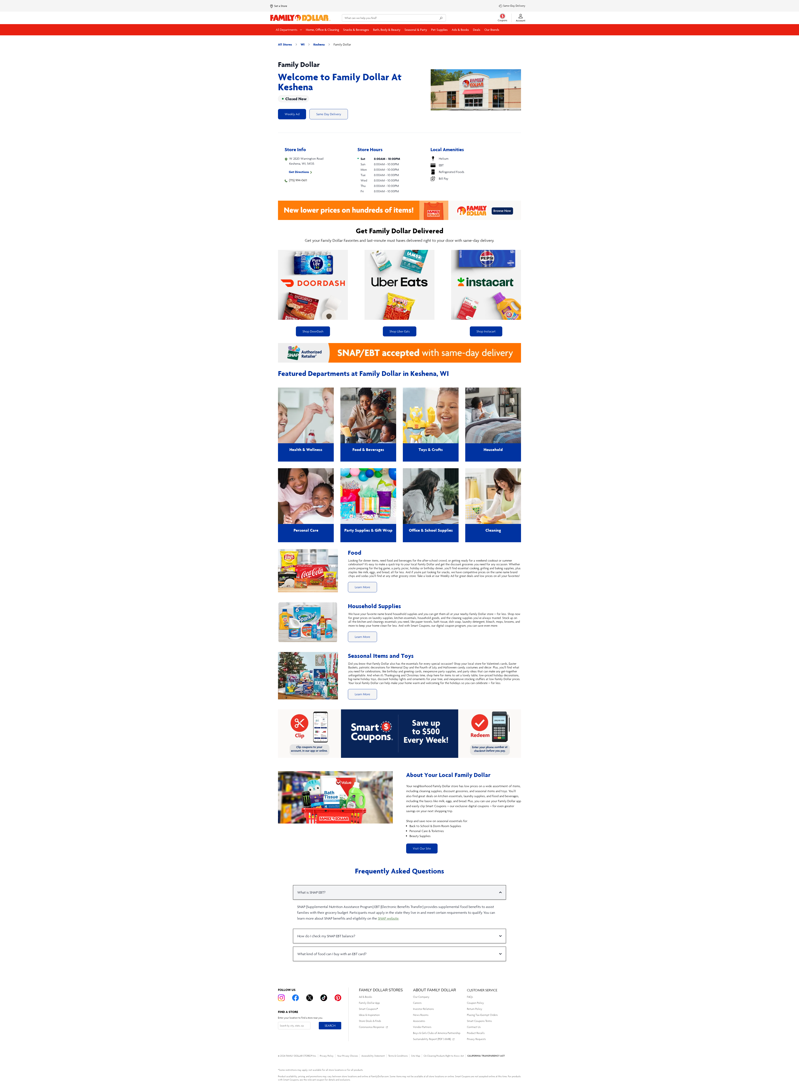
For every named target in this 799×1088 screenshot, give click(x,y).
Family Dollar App (369, 1003)
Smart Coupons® (368, 1009)
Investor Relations (423, 1009)
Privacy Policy (327, 1055)
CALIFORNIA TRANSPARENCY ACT (486, 1055)
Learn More (362, 587)
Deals (476, 30)
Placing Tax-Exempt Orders (482, 1015)
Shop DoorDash (313, 331)
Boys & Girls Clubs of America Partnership (436, 1033)
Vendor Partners (422, 1027)
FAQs (470, 997)
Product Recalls (476, 1033)
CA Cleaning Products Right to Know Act (444, 1055)
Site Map (415, 1055)
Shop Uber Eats (400, 331)
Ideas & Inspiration (369, 1015)
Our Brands (491, 30)
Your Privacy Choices (347, 1055)
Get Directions (299, 172)
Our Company (421, 997)
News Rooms (420, 1015)
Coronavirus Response (371, 1027)
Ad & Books (365, 997)
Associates (419, 1021)
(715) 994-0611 (298, 180)
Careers (417, 1003)
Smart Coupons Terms (479, 1021)
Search (329, 1025)
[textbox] (463, 811)
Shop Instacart (486, 331)
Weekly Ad (292, 114)
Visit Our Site (422, 848)
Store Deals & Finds (370, 1021)
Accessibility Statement (373, 1055)
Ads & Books (460, 30)
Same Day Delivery (328, 114)
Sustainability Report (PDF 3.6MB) (432, 1039)
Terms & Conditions (398, 1055)
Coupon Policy (475, 1003)
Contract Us (474, 1027)
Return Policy (474, 1009)
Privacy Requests (476, 1039)
